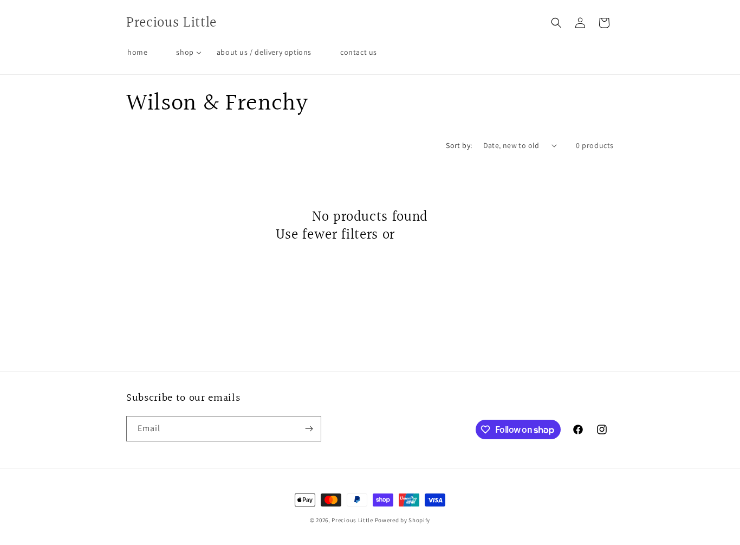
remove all (432, 235)
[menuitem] (137, 52)
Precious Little (353, 520)
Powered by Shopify (403, 520)
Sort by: (459, 145)
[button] (556, 23)
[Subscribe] (309, 428)
